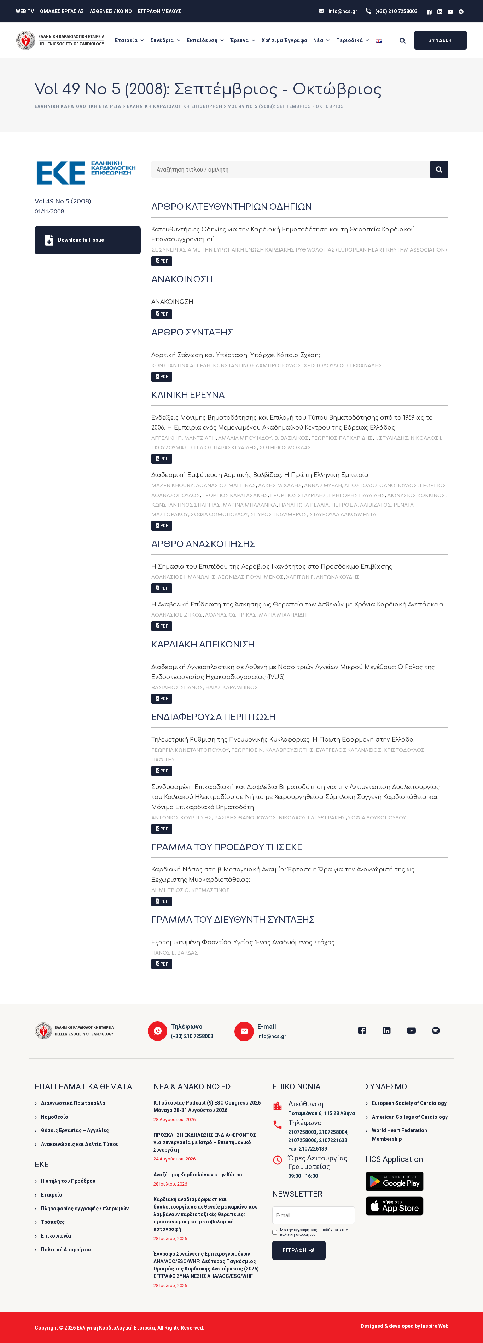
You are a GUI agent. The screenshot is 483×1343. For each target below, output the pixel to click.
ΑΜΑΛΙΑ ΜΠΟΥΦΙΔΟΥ (245, 437)
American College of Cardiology (410, 1117)
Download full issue (80, 240)
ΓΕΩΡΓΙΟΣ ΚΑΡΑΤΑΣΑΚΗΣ (235, 495)
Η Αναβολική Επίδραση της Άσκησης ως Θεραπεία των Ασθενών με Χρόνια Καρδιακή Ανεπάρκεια (297, 604)
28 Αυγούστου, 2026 (174, 1119)
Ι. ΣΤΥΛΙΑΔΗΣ (391, 437)
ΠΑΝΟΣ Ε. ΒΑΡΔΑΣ (174, 952)
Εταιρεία (126, 40)
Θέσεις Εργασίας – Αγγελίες (75, 1130)
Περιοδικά (349, 40)
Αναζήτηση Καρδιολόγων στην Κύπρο (197, 1174)
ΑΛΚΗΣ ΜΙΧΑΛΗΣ (280, 485)
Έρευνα (240, 40)
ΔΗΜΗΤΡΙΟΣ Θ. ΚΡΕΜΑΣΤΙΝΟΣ (190, 890)
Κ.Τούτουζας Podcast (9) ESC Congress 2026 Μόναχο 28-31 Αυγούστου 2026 (207, 1106)
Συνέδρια (162, 40)
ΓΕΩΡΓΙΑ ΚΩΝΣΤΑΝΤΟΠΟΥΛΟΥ (190, 750)
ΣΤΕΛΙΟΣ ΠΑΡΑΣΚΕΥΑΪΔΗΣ (223, 447)
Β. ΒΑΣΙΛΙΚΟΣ (291, 437)
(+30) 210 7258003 (396, 11)
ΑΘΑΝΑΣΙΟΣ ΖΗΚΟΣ (177, 614)
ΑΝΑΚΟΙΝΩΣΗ (172, 302)
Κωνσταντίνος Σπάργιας (185, 504)
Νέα (318, 40)
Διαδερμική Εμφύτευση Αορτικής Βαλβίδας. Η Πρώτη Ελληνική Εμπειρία (259, 475)
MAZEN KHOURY (172, 485)
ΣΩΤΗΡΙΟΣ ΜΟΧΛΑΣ (285, 447)
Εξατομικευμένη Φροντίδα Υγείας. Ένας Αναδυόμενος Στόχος (242, 942)
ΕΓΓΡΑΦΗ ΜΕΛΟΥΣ (159, 11)
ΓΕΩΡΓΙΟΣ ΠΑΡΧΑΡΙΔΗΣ (342, 437)
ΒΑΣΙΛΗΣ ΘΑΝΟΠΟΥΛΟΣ (245, 817)
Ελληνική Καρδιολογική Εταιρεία (116, 1328)
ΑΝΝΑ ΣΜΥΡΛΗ (323, 485)
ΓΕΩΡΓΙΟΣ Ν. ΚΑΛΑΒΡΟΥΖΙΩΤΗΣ (272, 750)
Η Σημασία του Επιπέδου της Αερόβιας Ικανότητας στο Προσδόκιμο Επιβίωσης (271, 567)
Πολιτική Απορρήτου (66, 1249)
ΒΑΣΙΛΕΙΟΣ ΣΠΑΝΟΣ (177, 687)
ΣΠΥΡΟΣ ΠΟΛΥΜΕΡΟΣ (278, 514)
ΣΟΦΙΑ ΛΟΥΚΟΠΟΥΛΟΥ (377, 817)
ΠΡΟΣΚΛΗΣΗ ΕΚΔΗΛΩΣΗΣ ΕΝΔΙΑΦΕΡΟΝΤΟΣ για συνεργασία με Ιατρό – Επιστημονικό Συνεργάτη (204, 1142)
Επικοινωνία (56, 1236)
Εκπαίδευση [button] (202, 40)
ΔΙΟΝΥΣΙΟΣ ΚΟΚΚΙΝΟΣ (416, 495)
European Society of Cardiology (409, 1103)
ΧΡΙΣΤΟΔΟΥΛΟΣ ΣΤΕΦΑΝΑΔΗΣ (343, 365)
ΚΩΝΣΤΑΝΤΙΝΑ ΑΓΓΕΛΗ (180, 365)
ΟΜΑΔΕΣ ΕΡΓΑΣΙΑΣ (62, 11)
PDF (163, 261)
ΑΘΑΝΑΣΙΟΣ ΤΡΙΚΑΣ (230, 614)
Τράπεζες (53, 1222)
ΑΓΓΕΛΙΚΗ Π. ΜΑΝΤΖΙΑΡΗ (183, 437)
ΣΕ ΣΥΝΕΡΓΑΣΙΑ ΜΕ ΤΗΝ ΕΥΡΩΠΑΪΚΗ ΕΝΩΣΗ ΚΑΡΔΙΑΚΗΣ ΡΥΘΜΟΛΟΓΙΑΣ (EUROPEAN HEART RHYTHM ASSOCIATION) (299, 249)
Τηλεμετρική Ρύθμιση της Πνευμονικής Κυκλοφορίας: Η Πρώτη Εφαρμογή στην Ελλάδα (282, 740)
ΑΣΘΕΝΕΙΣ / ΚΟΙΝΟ (111, 11)
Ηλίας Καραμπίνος (231, 687)
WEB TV (25, 11)
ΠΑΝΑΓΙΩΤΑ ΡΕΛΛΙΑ (304, 504)
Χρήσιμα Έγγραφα (285, 40)
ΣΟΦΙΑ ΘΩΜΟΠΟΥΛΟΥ (219, 514)
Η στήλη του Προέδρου (68, 1181)
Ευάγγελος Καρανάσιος (348, 750)
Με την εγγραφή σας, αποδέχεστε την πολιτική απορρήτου (314, 1232)
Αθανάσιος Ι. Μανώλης (183, 576)
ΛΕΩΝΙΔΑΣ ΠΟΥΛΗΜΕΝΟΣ (251, 576)
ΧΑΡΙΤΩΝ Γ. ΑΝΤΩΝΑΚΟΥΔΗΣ (323, 576)
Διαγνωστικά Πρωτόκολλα (73, 1103)
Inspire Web (434, 1326)
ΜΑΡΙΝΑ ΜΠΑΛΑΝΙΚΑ (250, 504)
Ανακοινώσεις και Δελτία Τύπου (80, 1144)
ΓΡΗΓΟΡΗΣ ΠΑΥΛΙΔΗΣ (357, 495)
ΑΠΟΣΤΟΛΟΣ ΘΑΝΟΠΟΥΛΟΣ (380, 485)
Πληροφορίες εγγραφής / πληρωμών (85, 1208)
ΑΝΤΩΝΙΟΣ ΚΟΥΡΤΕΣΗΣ (181, 817)
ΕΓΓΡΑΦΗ (295, 1250)
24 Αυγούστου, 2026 (174, 1159)
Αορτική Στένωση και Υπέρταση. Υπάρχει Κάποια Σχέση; (235, 355)
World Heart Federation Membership (399, 1135)
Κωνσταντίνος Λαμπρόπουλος (257, 365)
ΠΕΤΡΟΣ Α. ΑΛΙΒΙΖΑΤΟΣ (361, 504)
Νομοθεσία (54, 1117)
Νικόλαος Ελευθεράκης (312, 817)
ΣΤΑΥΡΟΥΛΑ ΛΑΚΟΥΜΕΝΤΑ (342, 514)
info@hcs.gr (342, 11)
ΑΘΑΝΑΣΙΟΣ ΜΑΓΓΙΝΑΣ (226, 485)
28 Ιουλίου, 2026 (170, 1184)
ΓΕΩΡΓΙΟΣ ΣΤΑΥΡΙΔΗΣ (298, 495)
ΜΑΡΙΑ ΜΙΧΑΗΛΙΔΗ (283, 614)
